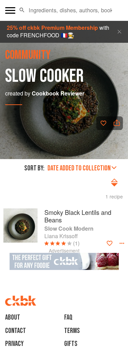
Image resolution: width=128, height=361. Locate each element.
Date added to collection (79, 168)
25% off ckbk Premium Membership (52, 27)
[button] (22, 10)
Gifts (70, 343)
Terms (72, 330)
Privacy (14, 343)
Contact (15, 330)
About (12, 317)
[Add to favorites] (103, 123)
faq (68, 317)
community (28, 55)
